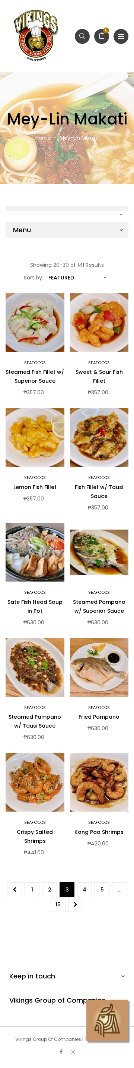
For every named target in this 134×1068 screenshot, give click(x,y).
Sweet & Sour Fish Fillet (99, 376)
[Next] (75, 904)
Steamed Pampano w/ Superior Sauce (99, 606)
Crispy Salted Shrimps (35, 836)
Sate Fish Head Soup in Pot (35, 606)
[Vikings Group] (36, 36)
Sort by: (33, 277)
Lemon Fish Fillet (35, 487)
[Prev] (14, 889)
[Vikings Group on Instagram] (72, 1052)
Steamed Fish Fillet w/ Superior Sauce (35, 376)
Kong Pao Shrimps (99, 832)
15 (58, 904)
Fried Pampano (99, 717)
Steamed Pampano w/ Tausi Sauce (35, 721)
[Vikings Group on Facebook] (61, 1052)
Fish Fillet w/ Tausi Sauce (99, 491)
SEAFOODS (35, 363)
